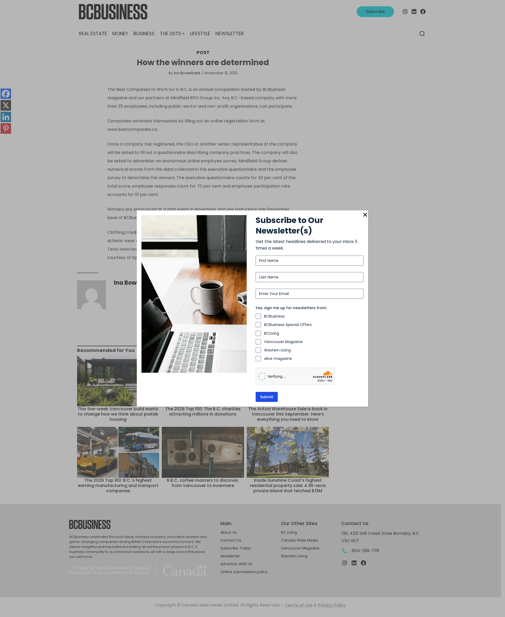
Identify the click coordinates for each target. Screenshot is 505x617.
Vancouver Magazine (283, 341)
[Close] (365, 215)
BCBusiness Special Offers (288, 324)
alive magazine (278, 358)
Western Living (277, 350)
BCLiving (271, 333)
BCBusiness (274, 316)
